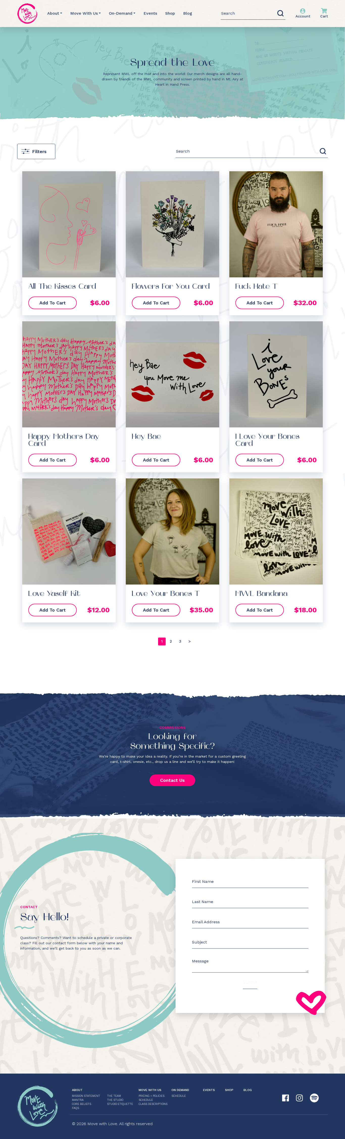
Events (150, 13)
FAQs (75, 1108)
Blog (187, 13)
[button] (171, 641)
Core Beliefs (81, 1104)
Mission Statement (86, 1096)
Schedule (146, 1100)
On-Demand (120, 13)
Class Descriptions (153, 1104)
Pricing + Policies (151, 1096)
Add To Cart (52, 302)
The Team (114, 1096)
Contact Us (172, 780)
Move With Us (84, 13)
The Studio (115, 1100)
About (53, 13)
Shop (170, 13)
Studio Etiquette (120, 1104)
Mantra (78, 1100)
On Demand (180, 1090)
